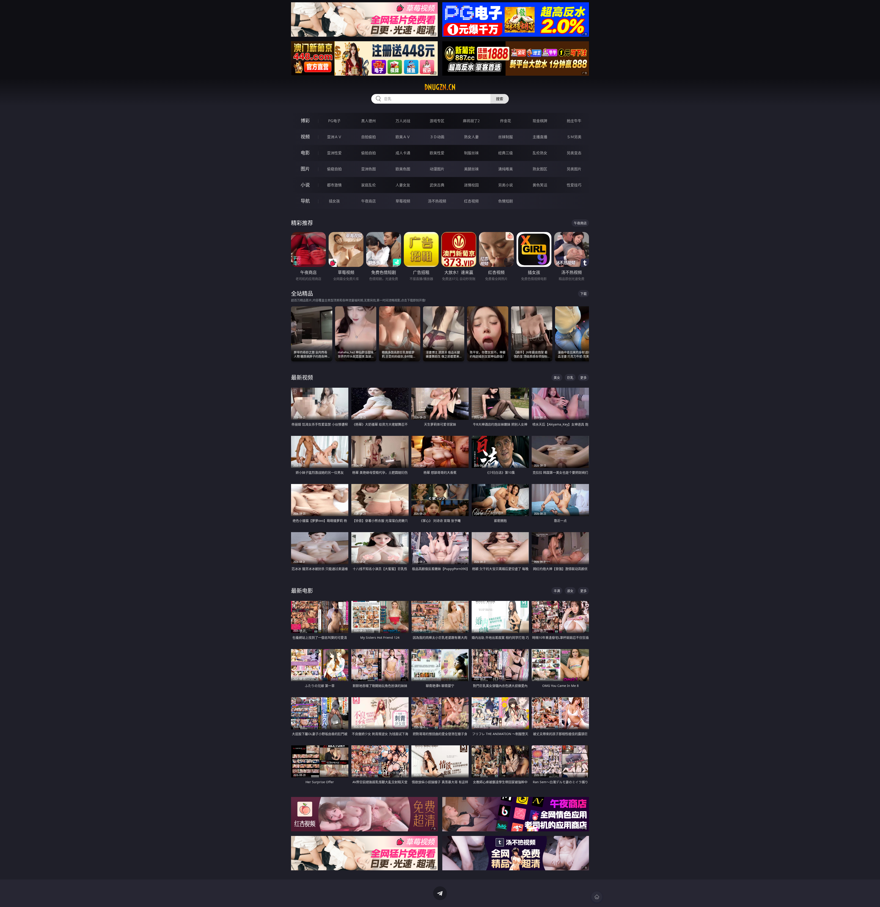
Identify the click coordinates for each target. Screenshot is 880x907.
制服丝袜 (471, 152)
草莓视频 (403, 201)
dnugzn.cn (440, 87)
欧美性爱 (437, 152)
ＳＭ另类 (574, 136)
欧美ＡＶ (403, 136)
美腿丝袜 (471, 168)
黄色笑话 (540, 185)
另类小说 (505, 185)
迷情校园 (471, 185)
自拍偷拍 (368, 136)
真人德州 (368, 120)
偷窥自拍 (334, 168)
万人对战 (403, 120)
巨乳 (570, 377)
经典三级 (505, 152)
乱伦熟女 (540, 152)
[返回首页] (596, 896)
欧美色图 (403, 168)
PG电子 (334, 120)
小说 (305, 185)
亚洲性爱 (334, 152)
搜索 (499, 98)
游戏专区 (437, 120)
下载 (583, 293)
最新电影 (302, 590)
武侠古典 (437, 185)
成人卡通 (403, 152)
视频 (305, 137)
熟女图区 (540, 168)
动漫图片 (437, 168)
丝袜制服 (505, 136)
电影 (305, 153)
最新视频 (302, 377)
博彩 (305, 121)
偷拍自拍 (368, 152)
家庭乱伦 (368, 185)
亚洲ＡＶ (334, 136)
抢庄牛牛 (574, 120)
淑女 (570, 591)
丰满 (557, 591)
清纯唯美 (505, 168)
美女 (557, 377)
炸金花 (505, 120)
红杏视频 (471, 201)
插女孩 (334, 201)
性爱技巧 (574, 185)
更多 (583, 377)
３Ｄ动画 (437, 136)
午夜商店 (368, 201)
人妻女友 (403, 185)
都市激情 (334, 185)
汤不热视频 (437, 201)
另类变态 (574, 152)
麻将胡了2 (471, 120)
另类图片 (574, 168)
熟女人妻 (471, 136)
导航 (305, 201)
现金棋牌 (540, 120)
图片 (305, 169)
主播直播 (540, 136)
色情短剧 (505, 201)
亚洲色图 (368, 168)
